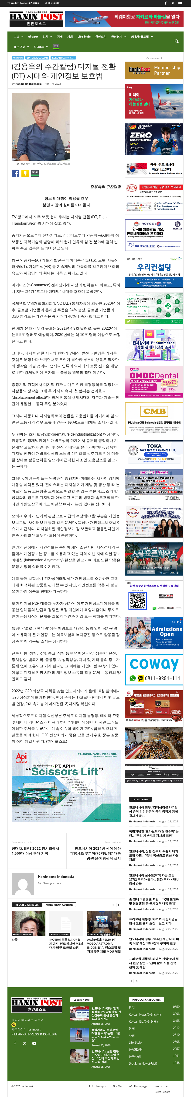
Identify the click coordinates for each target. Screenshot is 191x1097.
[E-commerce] (154, 345)
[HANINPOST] (154, 596)
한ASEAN (135, 1049)
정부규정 (19, 47)
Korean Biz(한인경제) (63, 57)
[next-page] (118, 904)
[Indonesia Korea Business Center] (154, 169)
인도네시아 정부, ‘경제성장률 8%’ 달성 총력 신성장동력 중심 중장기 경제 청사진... (106, 1013)
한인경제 (116, 36)
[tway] (154, 101)
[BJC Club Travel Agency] (154, 485)
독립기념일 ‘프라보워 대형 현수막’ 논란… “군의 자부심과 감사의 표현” (154, 833)
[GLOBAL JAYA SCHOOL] (154, 559)
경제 (60, 36)
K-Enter (39, 47)
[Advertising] (66, 786)
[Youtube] (180, 3)
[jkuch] (154, 743)
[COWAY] (154, 669)
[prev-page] (113, 904)
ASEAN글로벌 (140, 36)
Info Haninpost (98, 1086)
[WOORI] (154, 272)
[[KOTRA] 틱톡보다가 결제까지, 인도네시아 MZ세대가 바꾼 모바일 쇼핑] (66, 923)
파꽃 (15, 939)
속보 (16, 36)
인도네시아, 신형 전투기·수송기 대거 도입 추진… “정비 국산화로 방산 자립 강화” (154, 855)
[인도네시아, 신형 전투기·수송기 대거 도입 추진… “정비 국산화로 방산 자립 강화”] (79, 1056)
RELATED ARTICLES (27, 904)
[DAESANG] (154, 706)
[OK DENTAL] (154, 235)
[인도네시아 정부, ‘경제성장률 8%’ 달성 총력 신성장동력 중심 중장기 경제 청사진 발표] (79, 1013)
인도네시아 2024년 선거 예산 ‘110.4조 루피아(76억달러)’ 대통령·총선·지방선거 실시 (95, 853)
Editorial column (37, 57)
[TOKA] (154, 452)
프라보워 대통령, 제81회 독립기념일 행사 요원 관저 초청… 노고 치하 (153, 921)
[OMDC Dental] (154, 382)
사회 (70, 36)
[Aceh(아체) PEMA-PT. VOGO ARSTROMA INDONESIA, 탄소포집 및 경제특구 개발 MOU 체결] (104, 923)
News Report (162, 1092)
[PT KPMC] (154, 198)
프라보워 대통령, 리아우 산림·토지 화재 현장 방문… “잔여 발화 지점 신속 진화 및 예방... (154, 963)
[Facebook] (165, 3)
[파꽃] (28, 923)
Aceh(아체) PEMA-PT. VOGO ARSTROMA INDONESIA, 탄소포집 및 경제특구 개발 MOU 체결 (104, 945)
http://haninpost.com (49, 883)
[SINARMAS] (154, 522)
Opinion (18, 57)
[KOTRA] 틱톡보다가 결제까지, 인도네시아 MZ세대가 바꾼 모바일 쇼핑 (66, 943)
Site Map (118, 1086)
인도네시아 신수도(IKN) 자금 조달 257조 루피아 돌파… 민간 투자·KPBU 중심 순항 (154, 879)
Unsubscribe (160, 1086)
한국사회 (135, 1056)
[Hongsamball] (154, 139)
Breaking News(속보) (143, 1063)
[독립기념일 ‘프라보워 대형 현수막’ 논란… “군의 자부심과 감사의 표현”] (79, 1035)
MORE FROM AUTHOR (59, 904)
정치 (45, 36)
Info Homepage (138, 1086)
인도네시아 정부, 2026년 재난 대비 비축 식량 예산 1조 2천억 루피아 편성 (154, 941)
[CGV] (154, 773)
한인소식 (100, 36)
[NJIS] (154, 633)
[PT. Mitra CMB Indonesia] (154, 418)
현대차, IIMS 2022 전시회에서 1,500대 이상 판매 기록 (35, 851)
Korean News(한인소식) (145, 1014)
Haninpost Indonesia (28, 83)
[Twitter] (173, 3)
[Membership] (154, 70)
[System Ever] (154, 308)
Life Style (84, 36)
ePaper (33, 36)
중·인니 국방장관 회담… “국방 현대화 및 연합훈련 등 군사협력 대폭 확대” (154, 901)
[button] (176, 42)
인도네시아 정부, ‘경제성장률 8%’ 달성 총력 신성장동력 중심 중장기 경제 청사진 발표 (153, 811)
